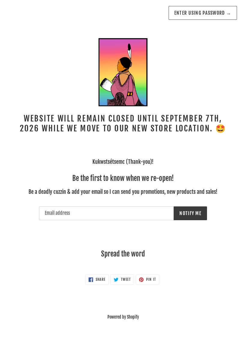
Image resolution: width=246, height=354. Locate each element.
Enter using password (202, 13)
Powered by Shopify (123, 317)
